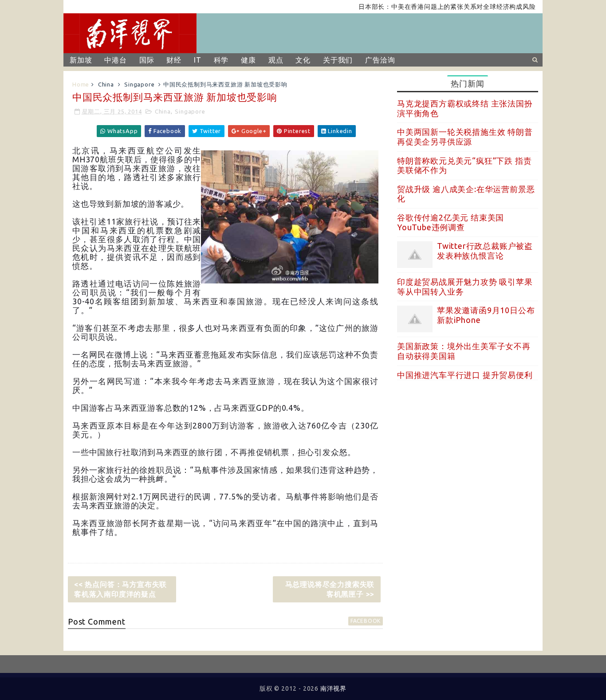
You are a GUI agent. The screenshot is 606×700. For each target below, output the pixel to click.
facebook (365, 621)
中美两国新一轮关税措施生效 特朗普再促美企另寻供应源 (465, 136)
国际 (146, 60)
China (106, 84)
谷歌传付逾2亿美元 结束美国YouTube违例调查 (450, 222)
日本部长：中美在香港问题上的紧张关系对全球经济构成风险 (435, 6)
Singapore (139, 84)
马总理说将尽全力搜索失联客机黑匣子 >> (330, 589)
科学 (221, 60)
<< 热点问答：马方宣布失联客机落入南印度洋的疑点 (120, 589)
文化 (303, 60)
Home (80, 84)
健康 (248, 60)
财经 (173, 60)
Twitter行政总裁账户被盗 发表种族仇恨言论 (485, 250)
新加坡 (81, 60)
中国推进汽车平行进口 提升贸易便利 (465, 374)
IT (197, 60)
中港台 (115, 60)
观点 (275, 60)
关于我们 (338, 60)
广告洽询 (380, 60)
